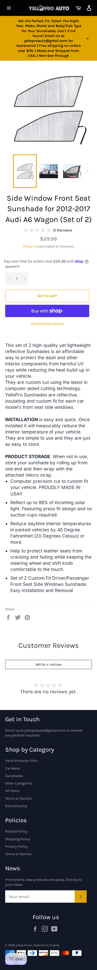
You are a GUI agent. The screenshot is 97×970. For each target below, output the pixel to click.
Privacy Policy (16, 846)
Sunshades (14, 776)
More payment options (47, 323)
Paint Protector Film (21, 761)
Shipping (30, 246)
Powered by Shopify (46, 945)
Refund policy (16, 806)
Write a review (48, 664)
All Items (12, 791)
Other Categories (18, 783)
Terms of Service (18, 798)
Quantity (12, 267)
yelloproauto (24, 945)
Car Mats (12, 768)
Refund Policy (16, 831)
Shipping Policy (17, 839)
